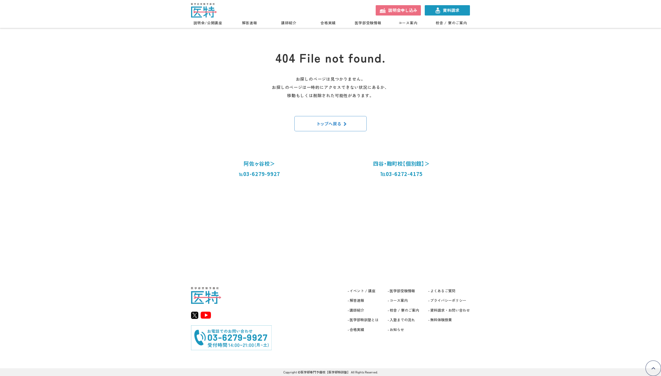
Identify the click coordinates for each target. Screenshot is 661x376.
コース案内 (408, 23)
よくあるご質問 (442, 290)
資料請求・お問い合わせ (450, 310)
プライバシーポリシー (448, 300)
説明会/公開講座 (207, 23)
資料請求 (451, 10)
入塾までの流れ (402, 319)
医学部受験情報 (368, 23)
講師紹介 (288, 23)
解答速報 (249, 23)
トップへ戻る (329, 123)
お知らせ (397, 329)
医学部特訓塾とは (364, 319)
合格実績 (328, 23)
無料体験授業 (441, 319)
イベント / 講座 (362, 290)
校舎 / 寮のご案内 (451, 23)
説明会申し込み (402, 10)
